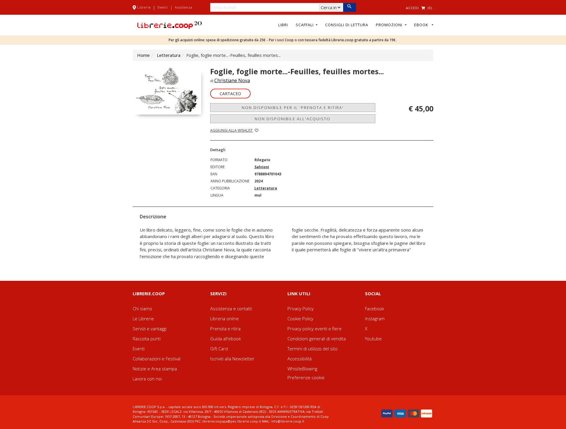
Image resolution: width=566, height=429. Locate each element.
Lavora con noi (147, 379)
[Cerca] (349, 7)
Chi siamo (142, 308)
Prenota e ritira (225, 328)
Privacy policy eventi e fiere (314, 328)
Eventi (162, 7)
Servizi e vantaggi (150, 328)
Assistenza (183, 7)
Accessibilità (299, 359)
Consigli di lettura (346, 24)
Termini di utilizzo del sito (312, 349)
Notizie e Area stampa (155, 369)
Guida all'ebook (225, 338)
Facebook (374, 308)
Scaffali (305, 24)
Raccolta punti (147, 338)
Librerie (144, 7)
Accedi (412, 8)
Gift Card (219, 349)
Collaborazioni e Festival (156, 359)
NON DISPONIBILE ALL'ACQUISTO (292, 118)
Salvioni (261, 166)
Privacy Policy (300, 308)
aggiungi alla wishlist (232, 130)
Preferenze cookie (306, 377)
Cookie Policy (300, 318)
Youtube (373, 338)
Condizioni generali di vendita (316, 338)
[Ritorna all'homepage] (169, 24)
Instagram (375, 318)
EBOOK (422, 24)
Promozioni (390, 24)
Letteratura (168, 55)
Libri (283, 24)
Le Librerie (143, 318)
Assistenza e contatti (231, 308)
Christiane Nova (232, 80)
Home (143, 55)
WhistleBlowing (302, 369)
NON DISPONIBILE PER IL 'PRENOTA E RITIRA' (293, 107)
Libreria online (224, 318)
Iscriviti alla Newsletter (232, 359)
